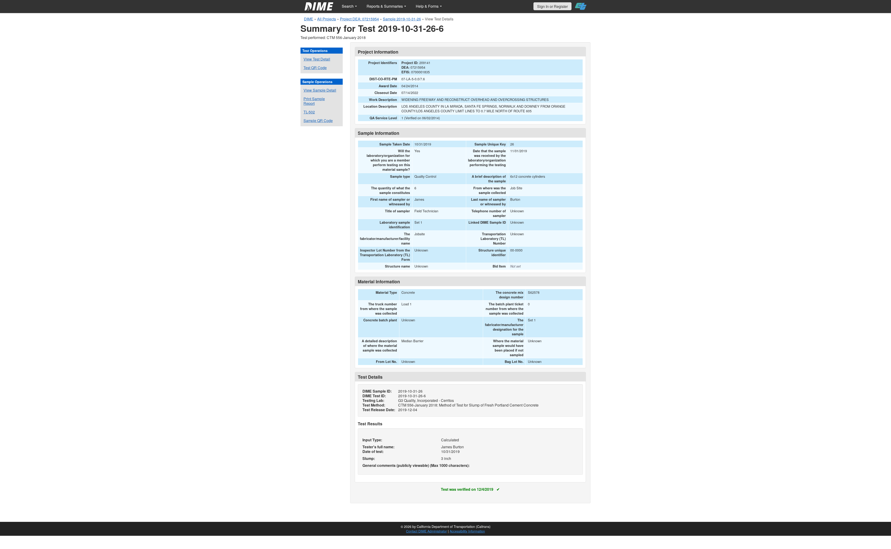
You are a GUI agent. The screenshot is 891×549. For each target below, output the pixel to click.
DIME (308, 19)
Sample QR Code (318, 120)
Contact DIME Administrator (426, 531)
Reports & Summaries (385, 6)
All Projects (326, 19)
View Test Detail (316, 59)
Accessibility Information (467, 531)
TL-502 (309, 112)
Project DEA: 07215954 (359, 19)
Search (348, 6)
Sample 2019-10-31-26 (402, 19)
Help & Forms (427, 6)
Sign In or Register (552, 6)
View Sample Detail (319, 90)
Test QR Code (315, 67)
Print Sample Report (314, 101)
